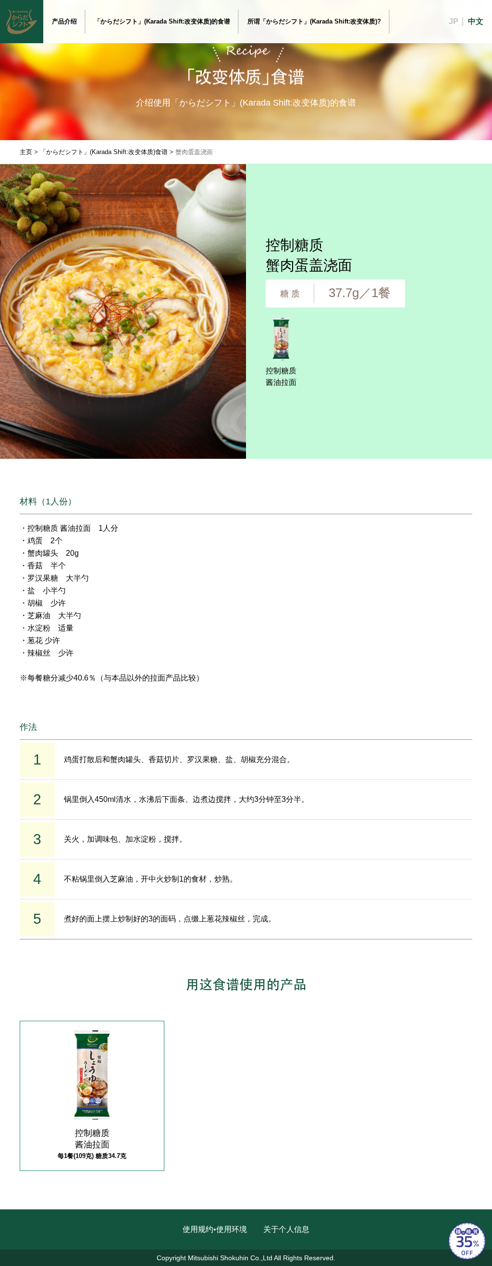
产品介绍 (64, 21)
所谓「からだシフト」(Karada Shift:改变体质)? (314, 21)
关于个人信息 (286, 1229)
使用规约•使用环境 (215, 1229)
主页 (26, 151)
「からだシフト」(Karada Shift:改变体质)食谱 (104, 151)
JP (453, 21)
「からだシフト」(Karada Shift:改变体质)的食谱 (162, 21)
